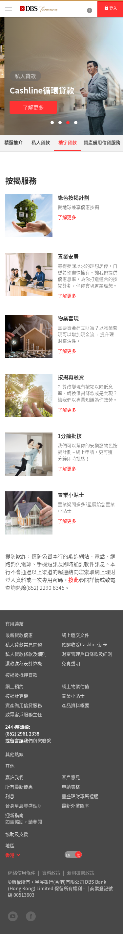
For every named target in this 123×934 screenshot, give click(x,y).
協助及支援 (16, 834)
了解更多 (28, 107)
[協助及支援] (89, 9)
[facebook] (31, 916)
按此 (73, 580)
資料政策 (51, 872)
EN (68, 855)
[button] (18, 855)
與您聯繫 (42, 740)
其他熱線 (14, 754)
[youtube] (13, 916)
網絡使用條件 (21, 872)
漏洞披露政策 (80, 872)
